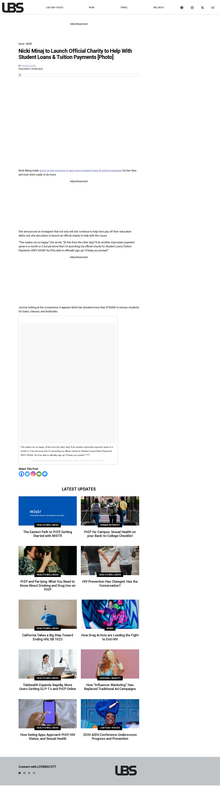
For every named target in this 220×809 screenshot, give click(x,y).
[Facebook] (21, 474)
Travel (124, 7)
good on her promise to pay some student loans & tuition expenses (81, 170)
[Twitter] (27, 474)
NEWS (29, 43)
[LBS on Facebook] (181, 8)
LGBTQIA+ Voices (54, 7)
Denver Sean (29, 66)
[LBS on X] (202, 8)
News (92, 7)
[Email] (39, 474)
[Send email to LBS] (212, 8)
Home (21, 43)
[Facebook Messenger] (44, 474)
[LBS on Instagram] (192, 8)
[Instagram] (33, 474)
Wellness (158, 7)
